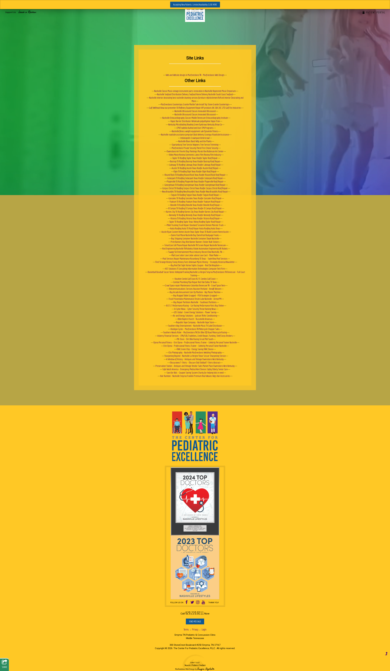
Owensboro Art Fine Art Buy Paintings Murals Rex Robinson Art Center (195, 151)
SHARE (4, 667)
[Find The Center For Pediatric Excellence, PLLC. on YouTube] (203, 602)
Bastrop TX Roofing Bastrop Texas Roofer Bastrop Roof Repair (195, 161)
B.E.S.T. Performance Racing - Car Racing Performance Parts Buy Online (195, 305)
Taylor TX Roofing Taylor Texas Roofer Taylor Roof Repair (195, 158)
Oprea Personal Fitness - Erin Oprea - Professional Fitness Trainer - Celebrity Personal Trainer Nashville (195, 342)
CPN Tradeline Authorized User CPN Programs (195, 127)
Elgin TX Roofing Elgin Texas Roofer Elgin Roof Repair (195, 171)
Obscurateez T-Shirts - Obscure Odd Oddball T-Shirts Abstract (195, 362)
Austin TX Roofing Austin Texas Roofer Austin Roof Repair (195, 168)
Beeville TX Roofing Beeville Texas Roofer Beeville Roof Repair (195, 204)
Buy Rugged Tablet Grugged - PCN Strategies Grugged (195, 295)
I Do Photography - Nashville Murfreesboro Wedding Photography (195, 352)
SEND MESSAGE (195, 621)
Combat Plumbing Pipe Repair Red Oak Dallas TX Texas (195, 282)
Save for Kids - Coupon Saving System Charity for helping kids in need (195, 372)
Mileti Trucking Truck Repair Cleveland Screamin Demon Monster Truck (195, 225)
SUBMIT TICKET (195, 664)
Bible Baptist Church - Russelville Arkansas (195, 318)
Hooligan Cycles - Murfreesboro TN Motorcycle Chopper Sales (195, 328)
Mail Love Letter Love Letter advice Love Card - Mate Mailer (195, 255)
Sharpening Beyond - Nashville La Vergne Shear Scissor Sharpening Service (195, 355)
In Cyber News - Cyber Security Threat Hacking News (195, 308)
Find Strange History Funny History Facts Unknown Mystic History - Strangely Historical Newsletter (195, 261)
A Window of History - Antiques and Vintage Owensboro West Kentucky (195, 359)
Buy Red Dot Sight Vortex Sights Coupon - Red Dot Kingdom (195, 265)
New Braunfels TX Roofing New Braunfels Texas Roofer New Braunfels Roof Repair (195, 191)
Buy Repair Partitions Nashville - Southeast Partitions (195, 302)
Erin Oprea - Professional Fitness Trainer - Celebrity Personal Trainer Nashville (195, 345)
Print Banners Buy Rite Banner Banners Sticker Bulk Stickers (195, 241)
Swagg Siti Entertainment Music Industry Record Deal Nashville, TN (195, 251)
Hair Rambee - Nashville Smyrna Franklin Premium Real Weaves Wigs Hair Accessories (195, 375)
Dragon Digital (205, 669)
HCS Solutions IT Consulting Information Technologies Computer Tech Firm (195, 268)
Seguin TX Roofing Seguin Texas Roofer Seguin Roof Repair (195, 194)
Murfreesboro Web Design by (186, 669)
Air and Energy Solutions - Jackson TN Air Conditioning (195, 315)
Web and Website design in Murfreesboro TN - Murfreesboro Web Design (195, 74)
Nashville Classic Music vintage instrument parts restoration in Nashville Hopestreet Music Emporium (195, 90)
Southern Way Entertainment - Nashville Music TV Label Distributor (195, 325)
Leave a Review (27, 12)
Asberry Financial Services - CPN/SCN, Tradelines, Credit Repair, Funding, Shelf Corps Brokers (195, 335)
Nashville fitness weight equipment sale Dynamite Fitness (195, 131)
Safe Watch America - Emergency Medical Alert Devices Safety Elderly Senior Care (195, 369)
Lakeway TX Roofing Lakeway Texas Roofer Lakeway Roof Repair (195, 164)
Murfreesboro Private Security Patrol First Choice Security (195, 147)
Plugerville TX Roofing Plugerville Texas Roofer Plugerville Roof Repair (195, 181)
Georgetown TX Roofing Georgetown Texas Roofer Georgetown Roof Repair (195, 184)
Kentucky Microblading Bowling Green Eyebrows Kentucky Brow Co (195, 124)
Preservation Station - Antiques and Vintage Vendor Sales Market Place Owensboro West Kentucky (195, 365)
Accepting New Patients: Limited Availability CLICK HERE (195, 4)
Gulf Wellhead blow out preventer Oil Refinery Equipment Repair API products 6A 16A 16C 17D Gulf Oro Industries (195, 107)
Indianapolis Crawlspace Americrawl (195, 137)
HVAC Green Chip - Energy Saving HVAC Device (195, 349)
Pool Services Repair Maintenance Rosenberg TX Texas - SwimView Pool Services (195, 258)
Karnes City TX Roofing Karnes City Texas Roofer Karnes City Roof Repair (195, 211)
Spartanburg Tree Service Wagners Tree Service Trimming (195, 144)
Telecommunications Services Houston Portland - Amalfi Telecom (195, 288)
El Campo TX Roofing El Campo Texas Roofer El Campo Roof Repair (195, 208)
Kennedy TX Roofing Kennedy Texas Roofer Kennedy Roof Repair (195, 215)
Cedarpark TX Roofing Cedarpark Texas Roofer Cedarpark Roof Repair (195, 178)
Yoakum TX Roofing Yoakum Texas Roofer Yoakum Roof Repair (195, 201)
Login (204, 629)
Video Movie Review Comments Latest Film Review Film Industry (195, 154)
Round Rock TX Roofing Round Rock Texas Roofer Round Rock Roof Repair (195, 174)
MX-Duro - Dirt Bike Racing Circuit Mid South (195, 339)
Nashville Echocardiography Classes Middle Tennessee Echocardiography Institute (195, 117)
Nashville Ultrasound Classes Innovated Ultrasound (195, 111)
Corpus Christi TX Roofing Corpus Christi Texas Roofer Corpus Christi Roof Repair (195, 188)
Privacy (195, 629)
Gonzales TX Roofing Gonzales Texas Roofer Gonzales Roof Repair (195, 198)
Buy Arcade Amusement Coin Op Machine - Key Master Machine (195, 292)
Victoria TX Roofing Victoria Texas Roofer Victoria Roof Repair (195, 218)
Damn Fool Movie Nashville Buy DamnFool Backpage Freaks (195, 235)
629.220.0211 (194, 612)
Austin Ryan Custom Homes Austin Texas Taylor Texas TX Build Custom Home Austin (195, 231)
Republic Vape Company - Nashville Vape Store (195, 322)
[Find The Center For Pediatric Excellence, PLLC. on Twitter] (192, 602)
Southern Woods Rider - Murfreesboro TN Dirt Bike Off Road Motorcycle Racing (195, 332)
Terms (186, 629)
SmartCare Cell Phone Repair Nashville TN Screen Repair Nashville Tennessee (195, 245)
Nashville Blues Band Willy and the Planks (195, 141)
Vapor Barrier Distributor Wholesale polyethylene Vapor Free (195, 121)
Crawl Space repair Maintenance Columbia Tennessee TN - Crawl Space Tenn (195, 285)
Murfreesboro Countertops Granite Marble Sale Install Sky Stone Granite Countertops (195, 104)
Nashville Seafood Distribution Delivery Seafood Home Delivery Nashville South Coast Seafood (195, 94)
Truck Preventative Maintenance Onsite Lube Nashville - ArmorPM (195, 298)
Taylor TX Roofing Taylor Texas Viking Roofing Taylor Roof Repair (195, 221)
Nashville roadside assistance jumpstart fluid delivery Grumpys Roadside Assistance (195, 134)
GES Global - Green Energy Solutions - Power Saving (195, 312)
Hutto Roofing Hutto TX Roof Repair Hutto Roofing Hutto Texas (195, 228)
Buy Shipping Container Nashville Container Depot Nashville (195, 238)
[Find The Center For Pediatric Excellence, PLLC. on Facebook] (186, 602)
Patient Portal (375, 12)
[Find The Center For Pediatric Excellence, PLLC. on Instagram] (197, 602)
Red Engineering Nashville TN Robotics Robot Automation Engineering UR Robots (195, 248)
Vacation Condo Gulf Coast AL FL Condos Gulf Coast (195, 278)
